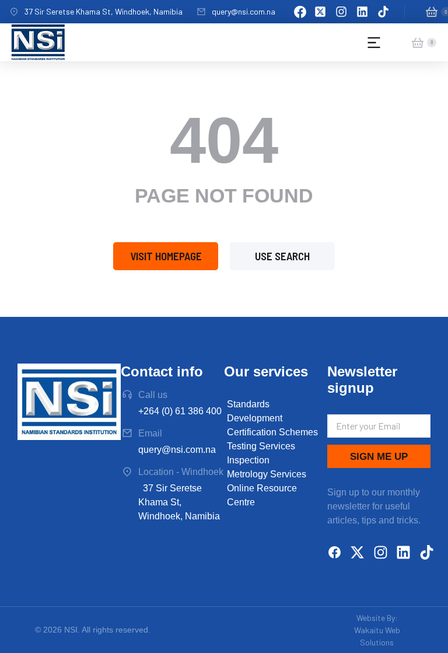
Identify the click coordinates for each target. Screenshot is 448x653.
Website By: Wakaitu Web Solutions (377, 630)
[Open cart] (432, 12)
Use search (282, 256)
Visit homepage (166, 256)
